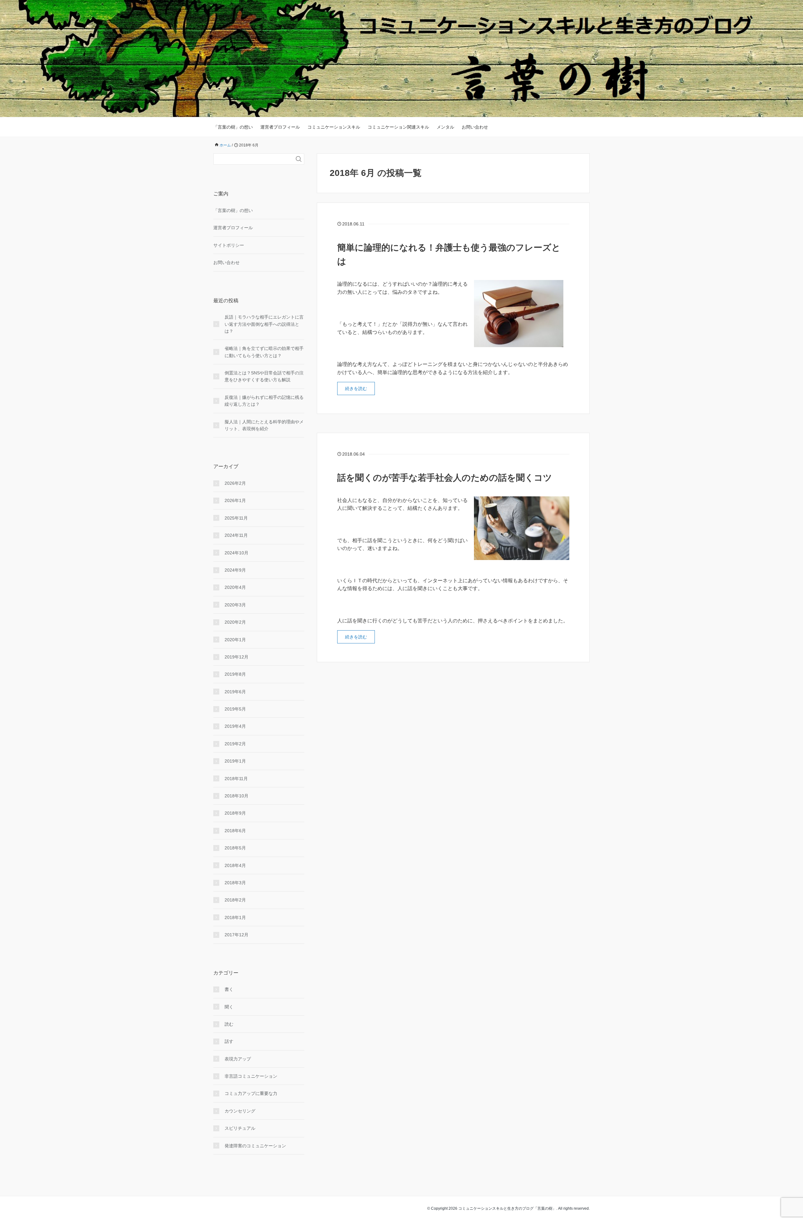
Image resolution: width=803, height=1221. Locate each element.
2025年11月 (236, 518)
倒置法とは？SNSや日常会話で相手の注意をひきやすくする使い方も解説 (264, 376)
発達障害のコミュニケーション (255, 1145)
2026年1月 (235, 500)
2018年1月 (235, 917)
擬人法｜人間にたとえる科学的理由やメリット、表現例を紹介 (264, 425)
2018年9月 (235, 813)
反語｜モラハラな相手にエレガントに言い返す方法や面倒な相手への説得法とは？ (264, 324)
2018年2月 (235, 899)
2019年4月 (235, 726)
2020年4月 (235, 587)
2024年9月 (235, 570)
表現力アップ (238, 1058)
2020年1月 (235, 639)
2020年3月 (235, 604)
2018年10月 (236, 795)
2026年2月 (235, 483)
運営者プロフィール (280, 127)
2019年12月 (236, 656)
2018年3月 (235, 882)
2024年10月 (236, 552)
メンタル (445, 127)
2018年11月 (236, 778)
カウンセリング (240, 1110)
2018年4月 (235, 865)
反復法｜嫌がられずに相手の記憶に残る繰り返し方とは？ (264, 401)
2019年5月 (235, 708)
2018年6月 (235, 830)
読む (229, 1024)
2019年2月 (235, 743)
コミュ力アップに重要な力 (251, 1093)
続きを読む (356, 388)
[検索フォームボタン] (298, 159)
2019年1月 (235, 761)
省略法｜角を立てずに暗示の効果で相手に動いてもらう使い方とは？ (264, 352)
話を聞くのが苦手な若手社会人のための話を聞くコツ (444, 478)
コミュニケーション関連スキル (398, 127)
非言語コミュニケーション (251, 1076)
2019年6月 (235, 691)
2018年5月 (235, 847)
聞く (229, 1006)
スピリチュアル (240, 1128)
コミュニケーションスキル (333, 127)
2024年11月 (236, 535)
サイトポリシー (228, 245)
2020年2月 (235, 622)
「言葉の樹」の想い (233, 127)
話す (229, 1041)
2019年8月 (235, 674)
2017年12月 (236, 934)
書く (229, 989)
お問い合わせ (475, 127)
